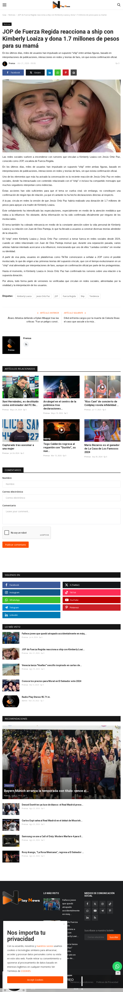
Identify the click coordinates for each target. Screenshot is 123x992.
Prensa (12, 63)
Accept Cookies (35, 979)
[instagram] (102, 904)
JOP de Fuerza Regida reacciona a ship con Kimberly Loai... (53, 649)
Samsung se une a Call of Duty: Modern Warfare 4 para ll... (52, 836)
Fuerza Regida (69, 296)
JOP (56, 296)
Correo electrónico (12, 491)
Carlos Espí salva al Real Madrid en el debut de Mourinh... (52, 820)
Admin (24, 700)
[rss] (95, 918)
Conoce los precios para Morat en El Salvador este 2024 (51, 681)
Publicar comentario (15, 544)
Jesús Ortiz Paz (43, 296)
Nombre (7, 477)
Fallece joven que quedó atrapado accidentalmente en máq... (54, 633)
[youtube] (95, 911)
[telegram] (102, 911)
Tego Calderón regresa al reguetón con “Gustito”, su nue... (59, 447)
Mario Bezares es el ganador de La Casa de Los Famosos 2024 (102, 449)
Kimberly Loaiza (24, 296)
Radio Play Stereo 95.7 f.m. (36, 697)
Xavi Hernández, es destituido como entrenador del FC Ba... (20, 403)
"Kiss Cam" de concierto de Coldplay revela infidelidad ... (101, 403)
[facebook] (87, 904)
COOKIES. (26, 970)
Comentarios (13, 470)
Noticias (11, 15)
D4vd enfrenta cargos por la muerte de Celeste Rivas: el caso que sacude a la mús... (92, 320)
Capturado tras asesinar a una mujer (18, 447)
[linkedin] (87, 918)
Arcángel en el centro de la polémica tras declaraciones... (59, 405)
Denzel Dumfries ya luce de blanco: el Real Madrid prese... (52, 804)
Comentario (9, 505)
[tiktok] (110, 904)
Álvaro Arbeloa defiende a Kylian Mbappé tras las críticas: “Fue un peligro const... (33, 320)
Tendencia (94, 296)
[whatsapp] (87, 911)
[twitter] (95, 904)
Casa (4, 15)
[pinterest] (110, 911)
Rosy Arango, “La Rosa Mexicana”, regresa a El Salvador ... (53, 852)
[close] (64, 924)
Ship (83, 296)
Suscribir (114, 937)
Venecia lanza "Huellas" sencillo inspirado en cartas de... (52, 665)
